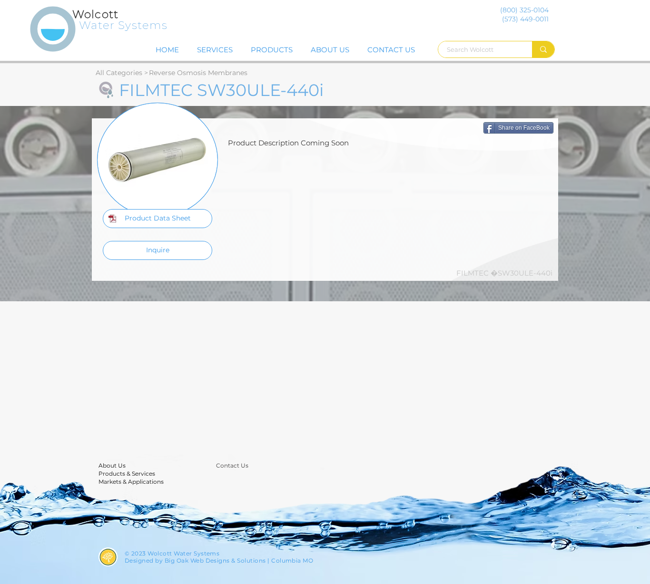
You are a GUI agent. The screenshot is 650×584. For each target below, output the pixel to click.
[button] (157, 218)
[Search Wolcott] (543, 49)
